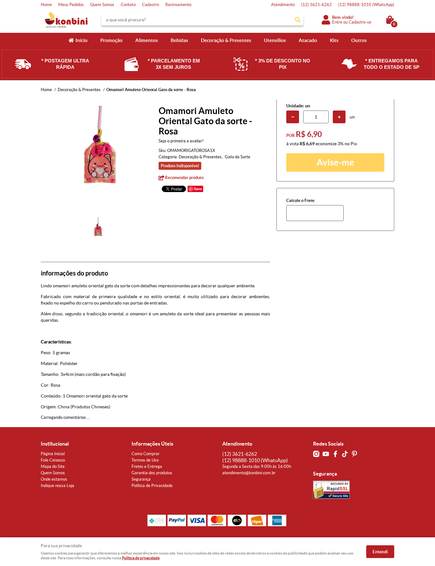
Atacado (308, 40)
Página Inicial (53, 453)
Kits (334, 40)
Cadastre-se (360, 22)
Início (81, 40)
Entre (337, 22)
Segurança (141, 479)
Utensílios (275, 40)
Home (46, 4)
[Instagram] (316, 454)
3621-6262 (316, 4)
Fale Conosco (53, 460)
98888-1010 (366, 4)
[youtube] (326, 454)
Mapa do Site (53, 466)
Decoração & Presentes (226, 40)
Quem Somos (102, 4)
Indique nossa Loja (57, 485)
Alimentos (146, 40)
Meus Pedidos (71, 4)
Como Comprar (146, 453)
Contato (128, 4)
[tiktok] (345, 454)
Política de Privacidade (152, 485)
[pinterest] (354, 454)
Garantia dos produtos (152, 472)
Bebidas (179, 40)
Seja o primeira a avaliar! (181, 141)
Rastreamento (178, 4)
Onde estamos (54, 479)
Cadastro (150, 4)
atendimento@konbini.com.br (248, 472)
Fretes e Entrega (147, 466)
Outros (359, 40)
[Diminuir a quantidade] (292, 117)
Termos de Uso (145, 460)
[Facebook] (335, 454)
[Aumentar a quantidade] (339, 117)
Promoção (111, 40)
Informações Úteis (152, 444)
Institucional (55, 444)
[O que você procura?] (297, 19)
